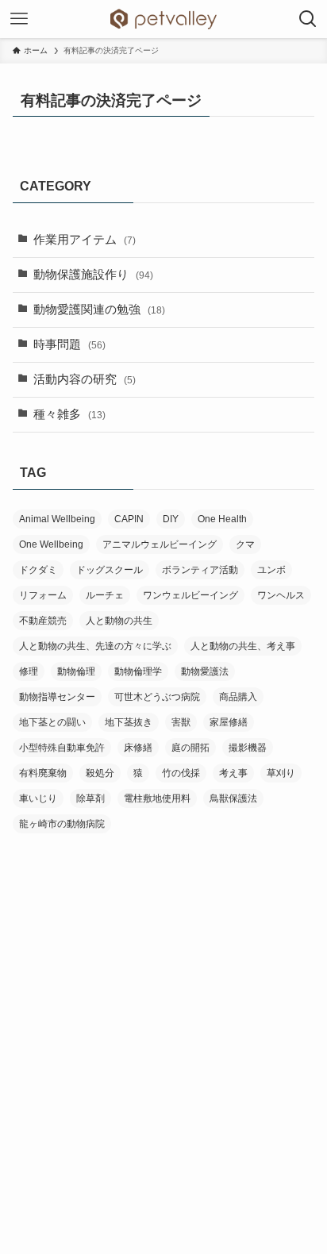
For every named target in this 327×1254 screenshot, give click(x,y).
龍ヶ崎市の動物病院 (62, 823)
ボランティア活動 (200, 569)
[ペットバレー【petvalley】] (163, 19)
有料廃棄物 (43, 773)
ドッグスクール (109, 569)
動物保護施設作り (93, 274)
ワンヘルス (281, 595)
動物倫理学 (138, 671)
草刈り (281, 773)
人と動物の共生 (119, 620)
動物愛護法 (205, 671)
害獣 (180, 722)
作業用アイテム (84, 239)
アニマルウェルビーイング (159, 544)
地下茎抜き (128, 722)
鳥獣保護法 (233, 798)
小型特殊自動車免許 (62, 747)
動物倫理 (76, 671)
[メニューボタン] (19, 19)
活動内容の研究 (84, 379)
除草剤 (90, 798)
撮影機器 (248, 747)
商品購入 (238, 696)
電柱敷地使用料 (157, 798)
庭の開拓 (190, 747)
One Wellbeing (51, 544)
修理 (28, 671)
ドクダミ (38, 569)
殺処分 (100, 773)
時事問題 (69, 344)
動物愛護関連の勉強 (99, 309)
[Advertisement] (163, 1019)
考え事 (233, 773)
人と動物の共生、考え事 (242, 646)
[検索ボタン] (308, 19)
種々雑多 (69, 414)
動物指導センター (57, 696)
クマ (245, 544)
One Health (222, 519)
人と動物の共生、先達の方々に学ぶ (95, 646)
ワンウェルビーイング (190, 595)
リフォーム (43, 595)
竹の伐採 (181, 773)
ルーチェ (105, 595)
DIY (171, 519)
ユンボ (271, 569)
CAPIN (129, 519)
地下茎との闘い (52, 722)
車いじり (38, 798)
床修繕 (138, 747)
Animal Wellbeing (57, 519)
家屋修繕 (229, 722)
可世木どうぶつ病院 (157, 696)
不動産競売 (43, 620)
